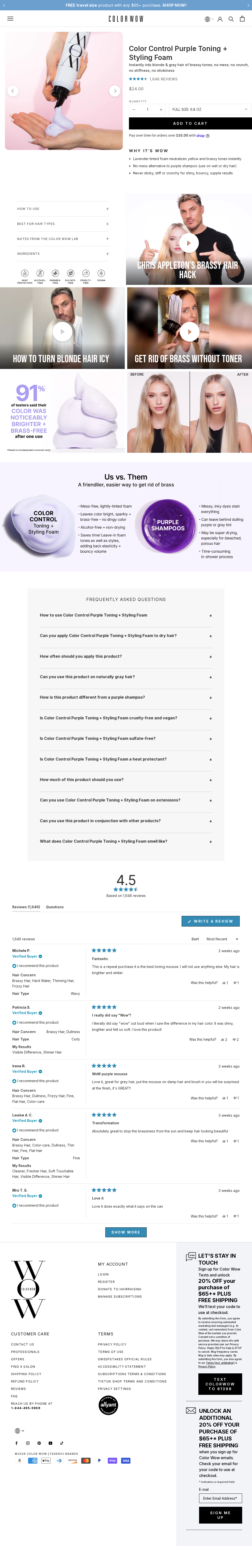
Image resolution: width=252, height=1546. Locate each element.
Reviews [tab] (26, 908)
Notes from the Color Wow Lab (47, 239)
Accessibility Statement (122, 1366)
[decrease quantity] (133, 109)
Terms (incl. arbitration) (220, 1362)
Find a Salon (23, 1366)
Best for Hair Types (36, 224)
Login (103, 1274)
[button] (153, 79)
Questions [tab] (55, 908)
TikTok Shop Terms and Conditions (132, 1381)
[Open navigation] (10, 19)
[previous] (12, 90)
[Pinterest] (39, 1443)
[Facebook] (16, 1443)
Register (106, 1282)
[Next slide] (248, 5)
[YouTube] (50, 1443)
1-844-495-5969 (25, 1408)
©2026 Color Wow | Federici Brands (46, 1453)
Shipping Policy (26, 1374)
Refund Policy (25, 1381)
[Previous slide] (3, 5)
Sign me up (220, 1515)
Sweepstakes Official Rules (125, 1359)
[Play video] (189, 243)
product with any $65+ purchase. (126, 5)
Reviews (18, 1389)
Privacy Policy (112, 1344)
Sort (195, 939)
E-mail (204, 1489)
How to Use (28, 209)
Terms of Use (111, 1352)
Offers (17, 1359)
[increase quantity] (161, 109)
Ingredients (28, 253)
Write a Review (216, 923)
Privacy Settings (114, 1389)
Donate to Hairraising (120, 1289)
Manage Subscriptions (120, 1296)
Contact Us (22, 1344)
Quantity (138, 101)
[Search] (231, 18)
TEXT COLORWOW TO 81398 (220, 1384)
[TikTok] (61, 1443)
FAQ (14, 1396)
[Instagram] (28, 1443)
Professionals (25, 1352)
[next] (114, 90)
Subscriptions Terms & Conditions (132, 1374)
